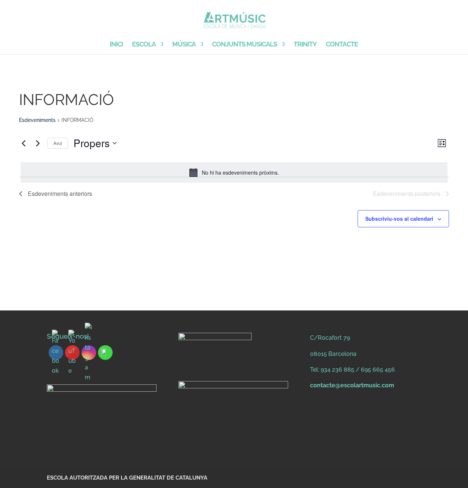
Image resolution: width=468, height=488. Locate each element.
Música (184, 45)
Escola (144, 45)
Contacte (342, 45)
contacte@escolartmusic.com (352, 385)
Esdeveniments (37, 120)
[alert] (234, 172)
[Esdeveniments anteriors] (23, 143)
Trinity (305, 45)
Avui (57, 143)
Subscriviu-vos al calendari (399, 218)
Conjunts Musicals (244, 45)
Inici (116, 45)
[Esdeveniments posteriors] (37, 143)
